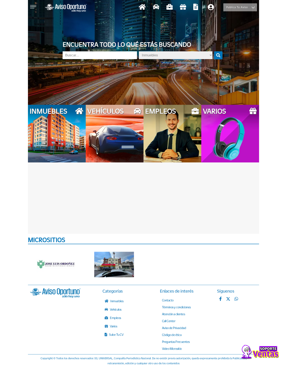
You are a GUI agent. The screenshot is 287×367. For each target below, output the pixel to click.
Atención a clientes (173, 314)
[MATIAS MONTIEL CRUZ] (114, 264)
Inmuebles (117, 301)
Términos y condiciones (176, 307)
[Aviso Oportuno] (55, 296)
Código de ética (172, 334)
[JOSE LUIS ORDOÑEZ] (56, 264)
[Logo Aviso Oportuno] (66, 8)
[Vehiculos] (156, 7)
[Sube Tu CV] (195, 7)
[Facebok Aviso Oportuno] (220, 299)
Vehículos (115, 309)
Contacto (168, 300)
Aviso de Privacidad (174, 327)
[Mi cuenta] (211, 7)
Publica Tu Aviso (237, 7)
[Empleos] (169, 7)
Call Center (168, 321)
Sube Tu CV (116, 334)
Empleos (115, 317)
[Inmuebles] (142, 7)
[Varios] (183, 7)
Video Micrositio (172, 348)
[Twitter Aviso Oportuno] (228, 299)
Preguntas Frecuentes (176, 341)
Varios (113, 326)
